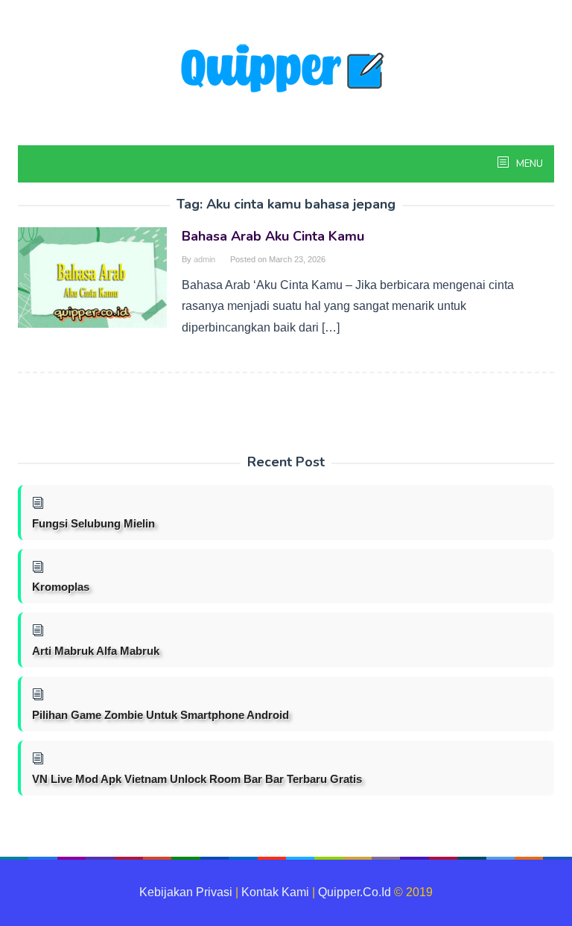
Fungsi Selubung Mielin (93, 523)
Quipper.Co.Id (354, 892)
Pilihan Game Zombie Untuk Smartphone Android (160, 714)
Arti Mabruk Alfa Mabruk (95, 650)
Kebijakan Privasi (185, 892)
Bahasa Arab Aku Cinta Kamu (273, 236)
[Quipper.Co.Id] (286, 69)
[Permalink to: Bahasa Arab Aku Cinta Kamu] (92, 276)
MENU (528, 164)
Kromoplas (60, 586)
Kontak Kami (275, 892)
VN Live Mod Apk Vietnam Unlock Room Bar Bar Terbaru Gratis (197, 779)
